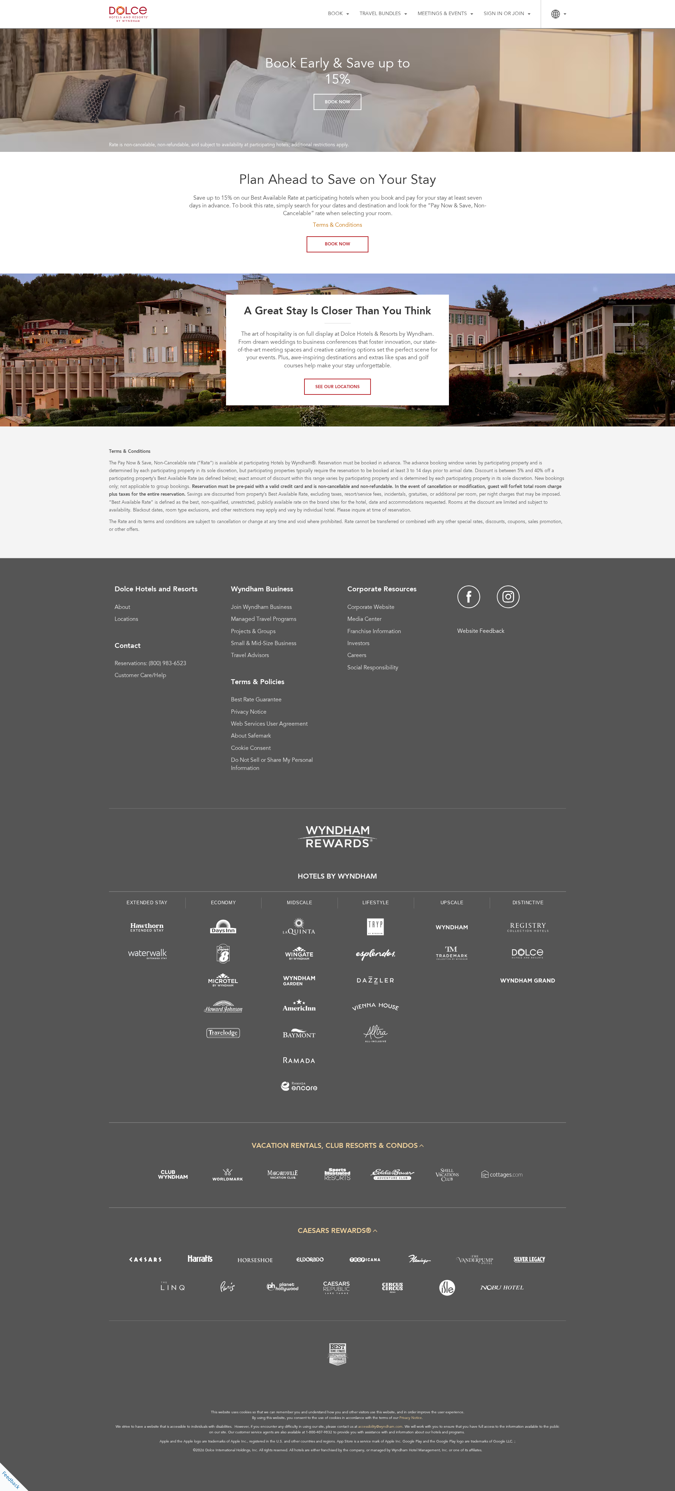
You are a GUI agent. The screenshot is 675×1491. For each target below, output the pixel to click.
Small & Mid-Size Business (263, 644)
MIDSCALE (299, 902)
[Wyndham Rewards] (337, 836)
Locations (126, 619)
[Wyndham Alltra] (375, 1035)
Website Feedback (480, 631)
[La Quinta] (299, 928)
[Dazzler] (375, 982)
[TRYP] (375, 928)
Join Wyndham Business (261, 607)
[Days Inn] (223, 928)
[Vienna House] (375, 1008)
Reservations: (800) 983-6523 (150, 664)
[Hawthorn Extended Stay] (147, 928)
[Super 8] (223, 955)
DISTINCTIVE (528, 902)
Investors (358, 644)
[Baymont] (299, 1035)
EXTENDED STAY (147, 902)
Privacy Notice (248, 712)
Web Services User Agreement (269, 724)
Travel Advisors (250, 655)
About (122, 607)
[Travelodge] (223, 1035)
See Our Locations (337, 387)
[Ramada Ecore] (299, 1087)
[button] (337, 1146)
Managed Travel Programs (263, 619)
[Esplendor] (375, 955)
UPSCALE (452, 902)
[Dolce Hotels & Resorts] (527, 955)
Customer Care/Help (140, 676)
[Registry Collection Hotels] (527, 928)
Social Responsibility (372, 668)
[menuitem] (338, 14)
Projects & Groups (253, 632)
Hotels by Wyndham (337, 876)
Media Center (364, 619)
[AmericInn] (299, 1008)
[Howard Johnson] (223, 1008)
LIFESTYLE (375, 902)
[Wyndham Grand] (527, 982)
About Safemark (251, 736)
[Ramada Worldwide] (299, 1061)
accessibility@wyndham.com (380, 1427)
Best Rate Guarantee (256, 700)
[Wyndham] (452, 928)
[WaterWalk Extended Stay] (147, 955)
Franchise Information (374, 632)
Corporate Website (370, 607)
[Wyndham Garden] (299, 982)
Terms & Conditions (337, 225)
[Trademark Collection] (452, 955)
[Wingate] (299, 955)
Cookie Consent (251, 748)
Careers (356, 655)
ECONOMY (223, 902)
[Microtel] (223, 982)
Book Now (337, 102)
